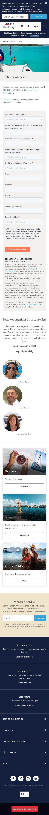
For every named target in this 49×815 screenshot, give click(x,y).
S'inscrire (24, 535)
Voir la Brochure (23, 705)
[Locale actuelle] (24, 794)
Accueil (5, 41)
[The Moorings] (10, 26)
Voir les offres (23, 657)
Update (38, 17)
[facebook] (13, 778)
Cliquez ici (7, 99)
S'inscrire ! (23, 683)
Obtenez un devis (16, 41)
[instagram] (28, 778)
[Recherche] (21, 26)
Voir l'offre (34, 36)
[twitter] (21, 778)
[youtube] (36, 778)
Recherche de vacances (24, 809)
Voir (24, 581)
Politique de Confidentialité (31, 304)
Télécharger (24, 486)
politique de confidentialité (17, 626)
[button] (24, 719)
